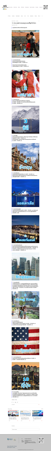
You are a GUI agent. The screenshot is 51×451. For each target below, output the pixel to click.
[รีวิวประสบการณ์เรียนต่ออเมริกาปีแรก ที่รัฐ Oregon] (13, 413)
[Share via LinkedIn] (15, 402)
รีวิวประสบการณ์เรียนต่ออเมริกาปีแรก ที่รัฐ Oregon (13, 418)
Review (16, 399)
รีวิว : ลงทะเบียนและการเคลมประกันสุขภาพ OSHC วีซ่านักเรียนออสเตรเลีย (37, 418)
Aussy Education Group (12, 446)
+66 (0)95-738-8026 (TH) (28, 438)
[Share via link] (17, 402)
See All (42, 408)
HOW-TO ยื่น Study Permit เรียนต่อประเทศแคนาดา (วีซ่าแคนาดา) (25, 418)
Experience (13, 399)
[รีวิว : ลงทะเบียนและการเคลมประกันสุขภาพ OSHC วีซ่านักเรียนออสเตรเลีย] (37, 413)
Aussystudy (26, 441)
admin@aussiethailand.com (28, 440)
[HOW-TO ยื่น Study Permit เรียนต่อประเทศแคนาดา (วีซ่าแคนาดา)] (25, 413)
